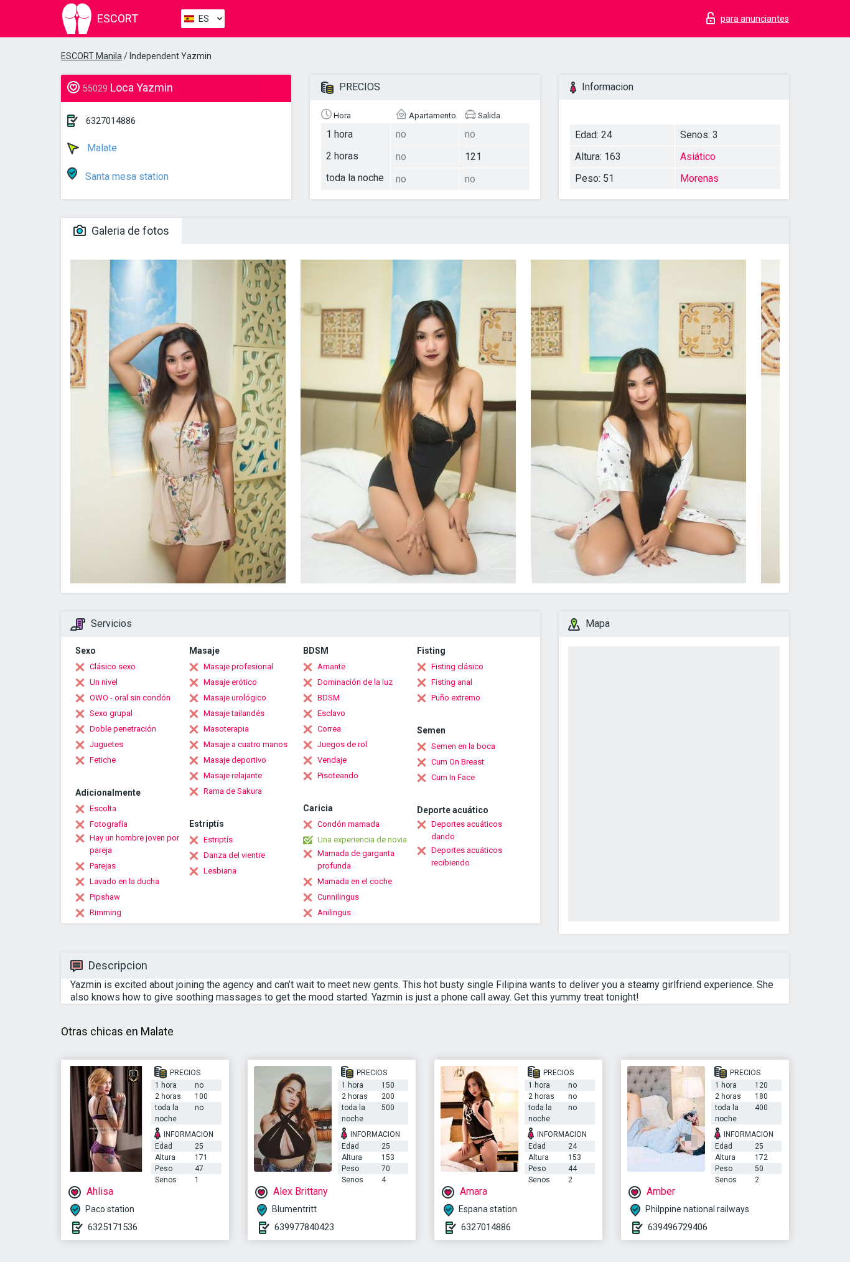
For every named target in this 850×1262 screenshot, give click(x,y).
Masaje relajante (232, 775)
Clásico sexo (113, 666)
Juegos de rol (342, 744)
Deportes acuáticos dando (466, 830)
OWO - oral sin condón (130, 697)
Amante (331, 666)
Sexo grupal (111, 713)
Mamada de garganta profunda (356, 859)
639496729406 (678, 1227)
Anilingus (334, 912)
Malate (101, 148)
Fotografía (109, 824)
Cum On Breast (457, 761)
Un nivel (104, 682)
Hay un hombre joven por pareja (134, 844)
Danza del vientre (234, 855)
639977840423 (304, 1227)
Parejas (103, 865)
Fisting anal (451, 682)
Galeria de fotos (129, 230)
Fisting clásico (457, 666)
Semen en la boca (463, 746)
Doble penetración (123, 728)
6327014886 (111, 120)
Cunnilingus (338, 897)
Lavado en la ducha (124, 881)
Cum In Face (453, 777)
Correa (329, 728)
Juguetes (106, 744)
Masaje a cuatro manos (245, 744)
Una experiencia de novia (362, 839)
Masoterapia (226, 728)
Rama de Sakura (232, 791)
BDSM (328, 697)
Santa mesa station (126, 176)
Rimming (105, 912)
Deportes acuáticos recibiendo (466, 856)
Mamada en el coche (354, 881)
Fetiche (103, 760)
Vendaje (332, 760)
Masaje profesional (238, 666)
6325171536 (113, 1227)
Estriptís (218, 839)
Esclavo (331, 713)
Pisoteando (337, 775)
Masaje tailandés (233, 713)
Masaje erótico (230, 682)
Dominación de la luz (355, 682)
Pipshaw (105, 897)
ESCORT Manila (91, 56)
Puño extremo (455, 697)
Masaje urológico (234, 697)
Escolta (103, 808)
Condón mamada (348, 824)
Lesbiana (219, 870)
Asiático (698, 156)
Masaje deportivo (234, 760)
